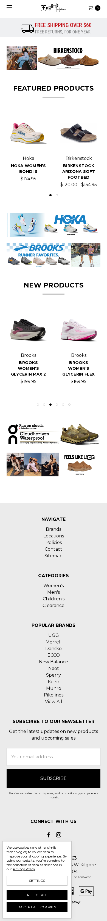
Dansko (53, 648)
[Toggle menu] (7, 7)
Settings (37, 880)
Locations (53, 536)
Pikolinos (53, 695)
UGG (53, 635)
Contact (53, 549)
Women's (53, 585)
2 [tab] (57, 195)
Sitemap (53, 555)
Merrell (54, 642)
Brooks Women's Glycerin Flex (78, 368)
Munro (53, 688)
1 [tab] (50, 195)
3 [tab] (50, 404)
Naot (53, 668)
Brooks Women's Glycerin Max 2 (28, 368)
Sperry (53, 675)
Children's (53, 598)
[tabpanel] (28, 152)
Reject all (37, 895)
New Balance (53, 661)
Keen (53, 681)
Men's (53, 592)
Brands (53, 529)
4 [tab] (57, 404)
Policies (54, 542)
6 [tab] (69, 404)
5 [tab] (63, 404)
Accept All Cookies (37, 907)
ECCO (53, 655)
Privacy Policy (24, 869)
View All (53, 701)
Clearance (53, 605)
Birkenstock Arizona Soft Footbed (78, 171)
